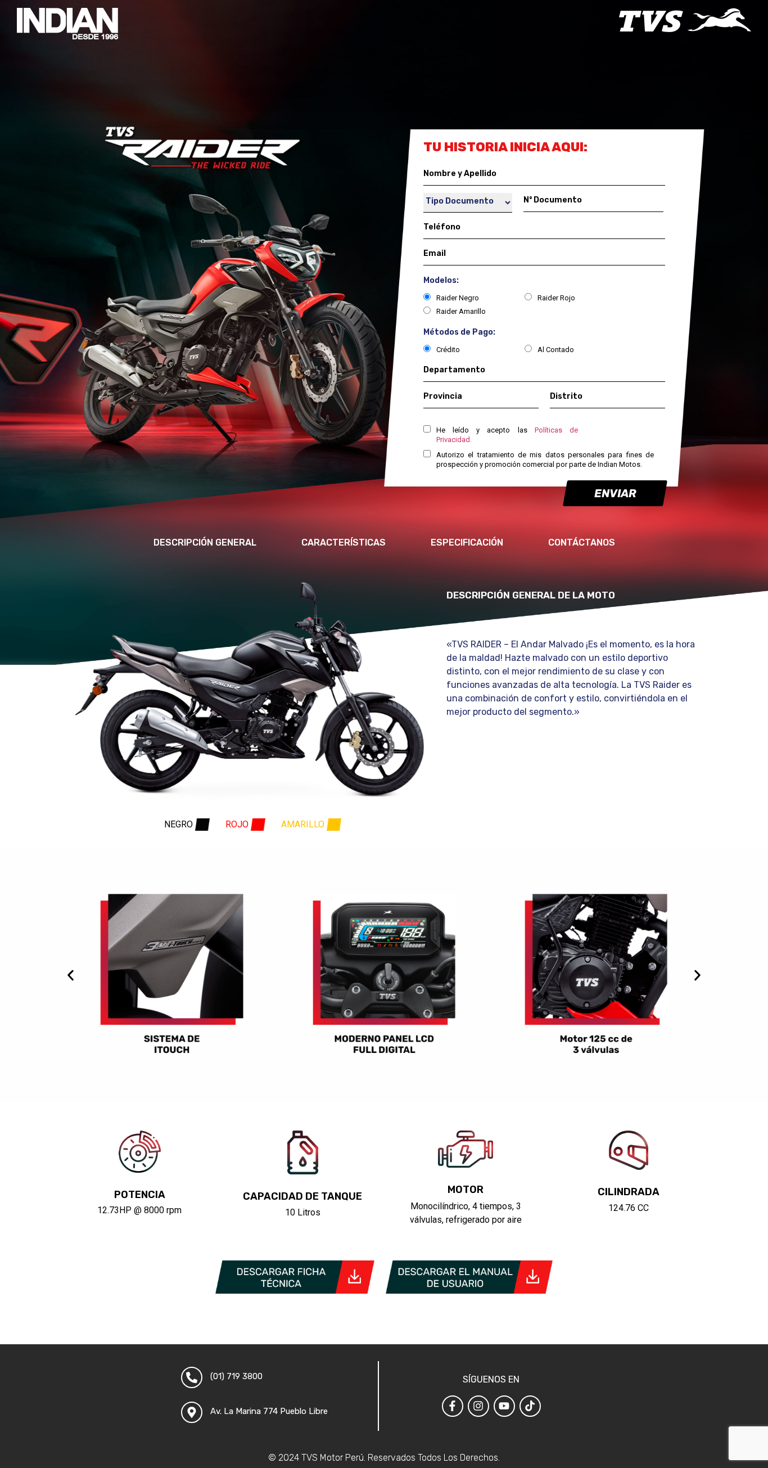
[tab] (187, 824)
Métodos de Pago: (459, 332)
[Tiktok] (530, 1406)
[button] (71, 975)
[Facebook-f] (452, 1406)
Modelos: (441, 281)
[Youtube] (504, 1406)
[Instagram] (478, 1406)
